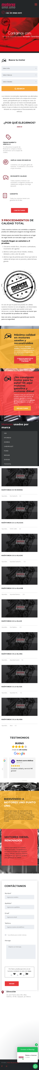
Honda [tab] (7, 442)
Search (20, 89)
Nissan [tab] (7, 455)
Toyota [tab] (7, 464)
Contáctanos (19, 210)
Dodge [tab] (7, 459)
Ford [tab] (6, 451)
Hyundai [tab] (7, 438)
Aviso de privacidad (13, 1062)
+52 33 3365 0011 (14, 13)
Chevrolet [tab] (8, 446)
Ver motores (22, 408)
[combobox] (20, 68)
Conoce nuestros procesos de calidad (25, 360)
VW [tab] (5, 433)
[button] (3, 770)
